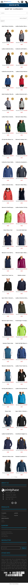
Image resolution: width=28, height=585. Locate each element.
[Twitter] (15, 503)
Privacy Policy (4, 534)
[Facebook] (12, 503)
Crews (2, 520)
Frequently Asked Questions (7, 533)
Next (16, 477)
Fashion (3, 521)
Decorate (4, 42)
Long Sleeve (3, 516)
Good (2, 515)
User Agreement (4, 536)
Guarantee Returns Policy (6, 532)
